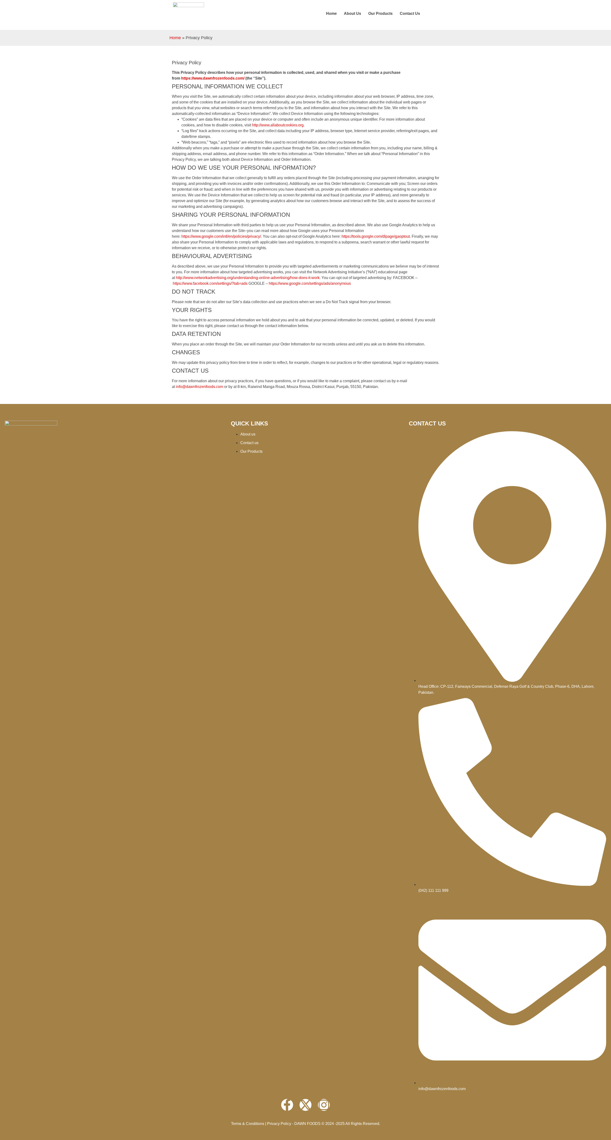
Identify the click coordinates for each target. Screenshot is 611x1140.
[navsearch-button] (433, 13)
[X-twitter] (305, 1105)
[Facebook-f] (287, 1105)
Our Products (380, 13)
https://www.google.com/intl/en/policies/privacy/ (221, 236)
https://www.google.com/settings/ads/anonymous (310, 283)
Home (331, 13)
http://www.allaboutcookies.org (278, 125)
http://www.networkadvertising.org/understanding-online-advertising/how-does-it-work (248, 278)
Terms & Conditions (247, 1124)
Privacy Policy (279, 1124)
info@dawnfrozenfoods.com (199, 387)
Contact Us (410, 13)
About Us (352, 13)
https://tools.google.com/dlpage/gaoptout (376, 236)
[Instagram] (324, 1105)
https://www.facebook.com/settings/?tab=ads (210, 283)
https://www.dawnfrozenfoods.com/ (212, 78)
